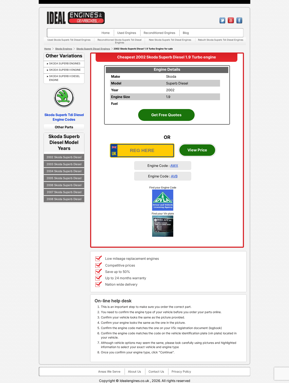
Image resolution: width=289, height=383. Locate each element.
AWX (174, 165)
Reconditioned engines (159, 33)
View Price (197, 150)
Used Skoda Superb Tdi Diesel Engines (69, 39)
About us (134, 371)
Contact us (156, 371)
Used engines (126, 33)
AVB (174, 176)
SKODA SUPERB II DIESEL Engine (64, 78)
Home (106, 33)
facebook (239, 20)
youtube (231, 20)
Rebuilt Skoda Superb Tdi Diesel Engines (220, 39)
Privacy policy (181, 371)
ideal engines (76, 17)
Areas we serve (109, 371)
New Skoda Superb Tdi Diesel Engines (170, 39)
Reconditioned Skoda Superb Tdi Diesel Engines (120, 41)
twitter (222, 20)
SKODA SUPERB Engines (64, 63)
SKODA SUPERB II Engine (65, 69)
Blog (186, 33)
